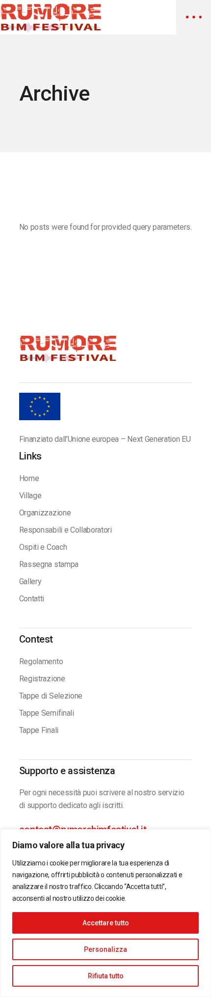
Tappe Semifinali (46, 713)
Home (29, 478)
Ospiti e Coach (43, 547)
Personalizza (105, 949)
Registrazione (42, 678)
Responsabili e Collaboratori (65, 530)
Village (30, 495)
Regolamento (41, 661)
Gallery (30, 581)
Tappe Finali (38, 730)
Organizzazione (45, 512)
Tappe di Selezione (50, 696)
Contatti (31, 598)
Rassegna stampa (49, 564)
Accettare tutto (105, 923)
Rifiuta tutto (106, 976)
